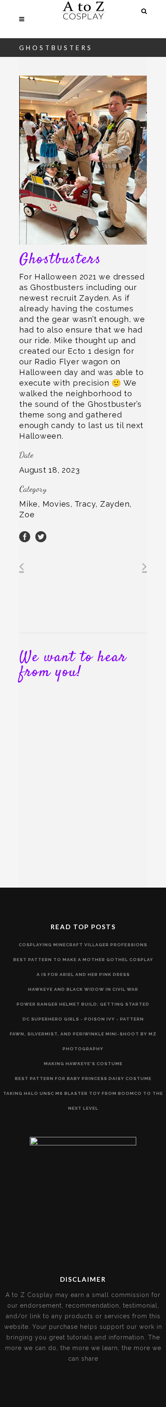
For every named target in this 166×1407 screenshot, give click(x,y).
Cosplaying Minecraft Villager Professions (83, 944)
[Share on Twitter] (40, 535)
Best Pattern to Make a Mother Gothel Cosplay (83, 959)
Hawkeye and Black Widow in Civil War (83, 989)
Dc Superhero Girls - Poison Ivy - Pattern (83, 1019)
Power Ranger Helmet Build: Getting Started (83, 1004)
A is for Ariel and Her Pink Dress (83, 974)
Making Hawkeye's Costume (83, 1063)
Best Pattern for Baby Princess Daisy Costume (83, 1078)
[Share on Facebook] (24, 535)
